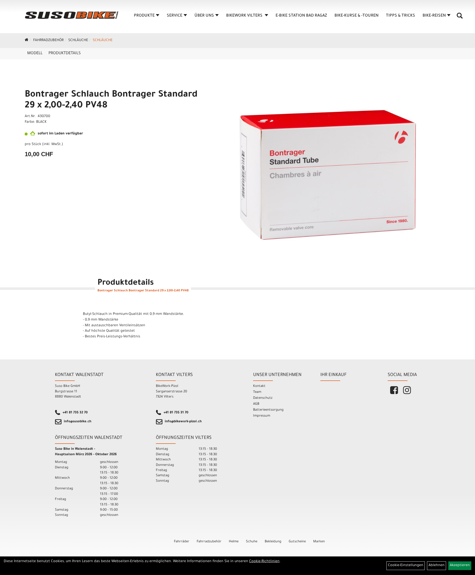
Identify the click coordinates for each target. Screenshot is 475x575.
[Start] (26, 41)
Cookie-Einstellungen (405, 566)
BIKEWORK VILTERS (244, 16)
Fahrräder (181, 542)
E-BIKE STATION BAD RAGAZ (301, 16)
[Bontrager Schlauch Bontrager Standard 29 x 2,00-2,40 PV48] (326, 178)
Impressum (261, 416)
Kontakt (259, 386)
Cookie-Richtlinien (264, 562)
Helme (233, 542)
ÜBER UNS (204, 16)
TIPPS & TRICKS (400, 16)
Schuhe (251, 542)
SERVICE (174, 16)
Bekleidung (273, 542)
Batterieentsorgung (268, 410)
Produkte (144, 16)
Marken (319, 542)
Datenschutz (262, 398)
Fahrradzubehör (48, 41)
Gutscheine (297, 542)
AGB (256, 404)
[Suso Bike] (72, 15)
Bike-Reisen (434, 16)
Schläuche (78, 41)
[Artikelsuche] (460, 18)
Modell (35, 53)
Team (257, 392)
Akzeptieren (460, 566)
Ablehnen (436, 566)
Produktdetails (64, 53)
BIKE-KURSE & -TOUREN (356, 16)
